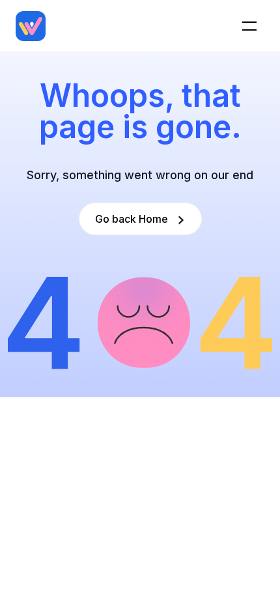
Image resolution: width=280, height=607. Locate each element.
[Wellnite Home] (31, 26)
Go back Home (131, 218)
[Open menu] (249, 26)
